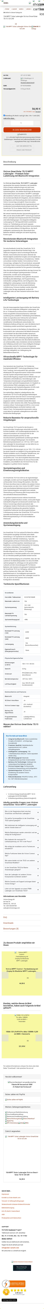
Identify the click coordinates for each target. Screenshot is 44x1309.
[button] (6, 123)
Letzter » (29, 9)
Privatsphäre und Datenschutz (11, 1218)
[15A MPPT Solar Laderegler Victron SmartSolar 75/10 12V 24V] (22, 44)
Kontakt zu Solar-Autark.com (11, 1197)
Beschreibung (9, 162)
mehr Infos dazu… (9, 118)
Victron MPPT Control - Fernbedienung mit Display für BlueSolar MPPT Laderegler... (22, 970)
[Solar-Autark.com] (5, 3)
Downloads (8, 923)
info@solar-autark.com (10, 1248)
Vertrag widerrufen (9, 1300)
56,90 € (22, 1179)
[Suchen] (30, 3)
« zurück (14, 9)
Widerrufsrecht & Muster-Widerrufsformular (16, 1204)
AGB (3, 1214)
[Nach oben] (6, 1303)
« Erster (7, 9)
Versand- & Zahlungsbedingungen (13, 1201)
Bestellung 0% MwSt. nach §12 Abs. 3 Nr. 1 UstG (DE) (22, 115)
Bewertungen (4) (11, 928)
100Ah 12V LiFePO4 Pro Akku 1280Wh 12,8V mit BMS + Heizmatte (22, 1033)
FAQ (5, 917)
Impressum (5, 1194)
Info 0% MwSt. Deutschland (11, 1211)
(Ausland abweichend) (27, 82)
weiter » (21, 9)
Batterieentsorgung (8, 1208)
